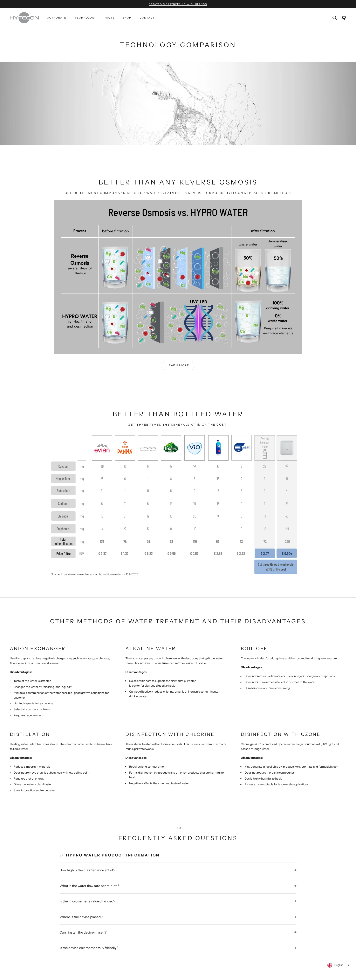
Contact (147, 17)
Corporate (56, 17)
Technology (85, 17)
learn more (178, 365)
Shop (127, 17)
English (338, 965)
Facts (109, 17)
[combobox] (338, 965)
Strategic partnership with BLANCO (178, 4)
